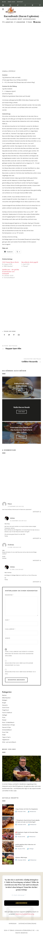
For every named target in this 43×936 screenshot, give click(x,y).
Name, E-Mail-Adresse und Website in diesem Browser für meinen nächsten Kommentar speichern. (19, 654)
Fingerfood (5, 710)
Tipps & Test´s (6, 737)
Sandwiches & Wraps (8, 725)
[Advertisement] (21, 47)
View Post (21, 390)
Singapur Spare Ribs (21, 347)
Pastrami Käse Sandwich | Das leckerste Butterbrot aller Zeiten (21, 429)
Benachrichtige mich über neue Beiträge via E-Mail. (20, 673)
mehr (15, 791)
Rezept (20, 19)
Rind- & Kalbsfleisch (8, 722)
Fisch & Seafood (7, 712)
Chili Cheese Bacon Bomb (10, 262)
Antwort (36, 512)
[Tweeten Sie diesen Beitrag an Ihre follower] (9, 335)
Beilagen (4, 700)
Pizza (3, 717)
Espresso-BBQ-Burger (21, 857)
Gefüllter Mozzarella (21, 360)
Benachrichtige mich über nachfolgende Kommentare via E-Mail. (19, 664)
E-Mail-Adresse (10, 629)
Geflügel (4, 715)
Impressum (12, 924)
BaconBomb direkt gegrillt (30, 262)
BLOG (4, 2)
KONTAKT (20, 2)
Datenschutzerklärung (24, 914)
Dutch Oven (5, 707)
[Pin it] (14, 335)
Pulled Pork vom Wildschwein (21, 384)
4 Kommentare (20, 22)
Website (7, 638)
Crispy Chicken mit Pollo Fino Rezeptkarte (26, 809)
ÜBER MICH (11, 2)
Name (7, 620)
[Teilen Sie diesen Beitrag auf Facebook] (4, 335)
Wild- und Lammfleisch (9, 742)
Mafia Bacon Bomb (21, 407)
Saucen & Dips (6, 727)
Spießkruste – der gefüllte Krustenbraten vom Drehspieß (10, 271)
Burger (4, 702)
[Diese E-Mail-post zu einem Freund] (18, 335)
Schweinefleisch (29, 19)
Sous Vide (5, 732)
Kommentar (9, 595)
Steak (4, 735)
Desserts (5, 705)
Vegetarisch (5, 740)
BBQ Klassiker (12, 19)
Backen (4, 695)
